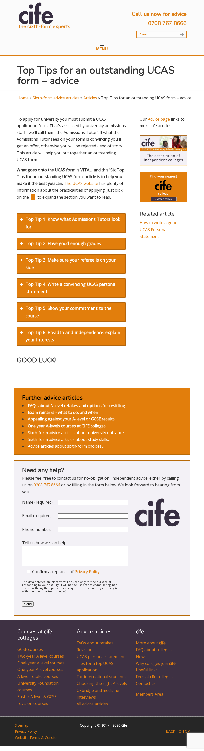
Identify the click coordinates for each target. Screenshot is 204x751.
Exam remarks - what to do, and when (63, 412)
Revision (84, 649)
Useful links (147, 670)
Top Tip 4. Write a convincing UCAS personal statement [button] (71, 287)
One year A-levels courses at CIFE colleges (67, 426)
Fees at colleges (154, 676)
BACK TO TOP (178, 731)
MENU (102, 49)
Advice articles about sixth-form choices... (66, 446)
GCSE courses (30, 649)
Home (23, 98)
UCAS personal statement (101, 656)
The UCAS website (81, 183)
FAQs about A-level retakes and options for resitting (76, 405)
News (141, 656)
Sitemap (22, 725)
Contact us (146, 683)
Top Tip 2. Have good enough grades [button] (63, 243)
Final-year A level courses (40, 663)
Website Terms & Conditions (38, 737)
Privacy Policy (87, 571)
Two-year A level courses (40, 656)
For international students (101, 676)
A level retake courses (37, 676)
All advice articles (92, 704)
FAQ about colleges (154, 649)
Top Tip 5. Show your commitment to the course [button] (68, 312)
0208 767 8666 (167, 23)
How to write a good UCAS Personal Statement (158, 229)
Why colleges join (156, 663)
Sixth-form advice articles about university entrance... (77, 432)
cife (36, 13)
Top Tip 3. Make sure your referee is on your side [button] (71, 263)
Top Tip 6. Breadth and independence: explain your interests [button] (73, 336)
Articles (90, 98)
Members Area (149, 694)
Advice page (159, 119)
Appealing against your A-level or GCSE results (71, 419)
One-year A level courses (40, 669)
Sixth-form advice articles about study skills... (69, 439)
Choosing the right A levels (102, 683)
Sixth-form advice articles (56, 98)
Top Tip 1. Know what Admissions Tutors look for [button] (73, 223)
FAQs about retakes (95, 643)
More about (151, 643)
